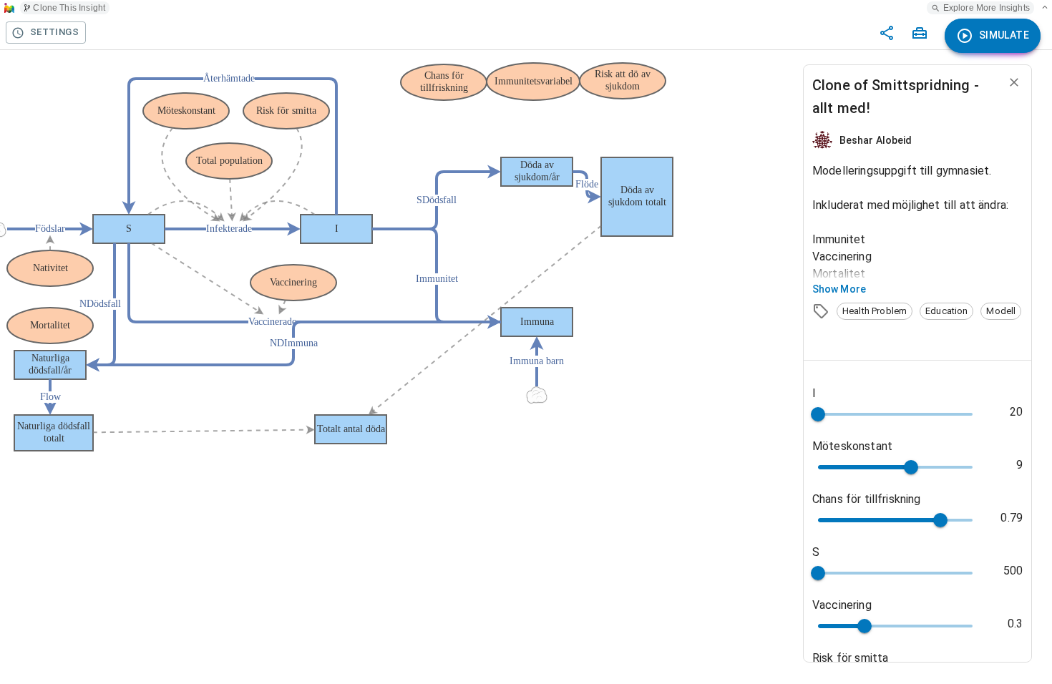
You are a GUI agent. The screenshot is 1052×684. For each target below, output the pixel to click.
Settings (54, 31)
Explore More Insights (986, 8)
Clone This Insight (69, 8)
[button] (874, 311)
